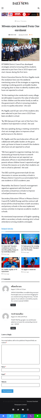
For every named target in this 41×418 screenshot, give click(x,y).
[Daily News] (20, 3)
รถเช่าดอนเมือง (17, 314)
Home (18, 21)
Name (3, 367)
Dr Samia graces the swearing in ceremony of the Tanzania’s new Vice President (30, 248)
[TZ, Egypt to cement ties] (30, 262)
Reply (13, 305)
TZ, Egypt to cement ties (28, 269)
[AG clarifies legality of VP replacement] (10, 262)
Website (3, 382)
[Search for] (39, 8)
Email (3, 374)
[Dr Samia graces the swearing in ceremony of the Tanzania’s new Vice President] (30, 239)
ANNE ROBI (13, 35)
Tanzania (23, 21)
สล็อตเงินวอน (16, 286)
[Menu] (2, 8)
